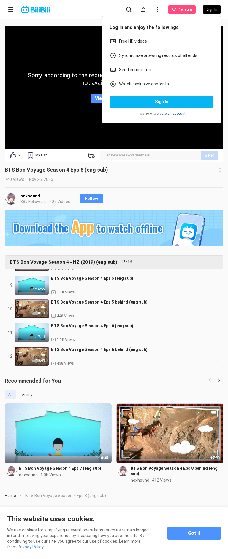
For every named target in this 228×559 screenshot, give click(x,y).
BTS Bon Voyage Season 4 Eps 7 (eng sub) (60, 468)
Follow (91, 198)
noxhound (30, 196)
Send (210, 155)
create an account (171, 113)
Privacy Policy (31, 546)
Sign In (161, 101)
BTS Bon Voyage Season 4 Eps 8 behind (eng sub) (174, 471)
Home (10, 495)
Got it (194, 533)
